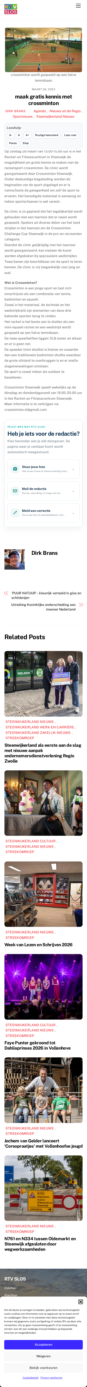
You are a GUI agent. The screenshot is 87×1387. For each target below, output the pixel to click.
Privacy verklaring (51, 1377)
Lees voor (70, 135)
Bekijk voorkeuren (43, 1367)
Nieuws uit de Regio (65, 111)
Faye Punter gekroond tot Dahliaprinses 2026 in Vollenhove (37, 1045)
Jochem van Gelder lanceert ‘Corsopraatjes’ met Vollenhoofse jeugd (43, 1143)
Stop (26, 143)
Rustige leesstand (46, 135)
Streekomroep (19, 738)
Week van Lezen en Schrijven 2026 (38, 944)
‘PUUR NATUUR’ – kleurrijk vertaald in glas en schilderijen (46, 595)
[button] (81, 1302)
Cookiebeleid (30, 1377)
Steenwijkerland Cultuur (30, 841)
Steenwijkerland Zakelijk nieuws (38, 733)
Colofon (9, 1288)
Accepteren (43, 1344)
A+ (27, 135)
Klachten (10, 1295)
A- (10, 135)
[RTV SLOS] (10, 12)
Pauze (13, 143)
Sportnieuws (23, 117)
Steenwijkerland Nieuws (55, 117)
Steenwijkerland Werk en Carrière (39, 727)
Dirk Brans (15, 111)
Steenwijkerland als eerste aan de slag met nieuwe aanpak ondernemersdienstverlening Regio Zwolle (42, 753)
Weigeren (43, 1356)
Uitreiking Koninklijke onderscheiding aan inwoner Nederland (43, 607)
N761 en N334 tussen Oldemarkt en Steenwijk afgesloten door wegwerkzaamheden (40, 1244)
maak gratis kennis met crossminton (43, 99)
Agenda (40, 111)
